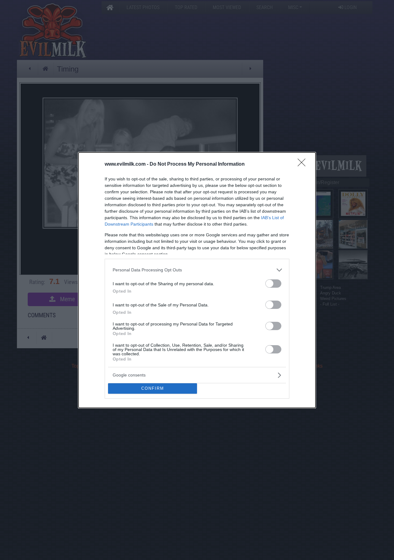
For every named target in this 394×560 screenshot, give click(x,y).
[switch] (273, 283)
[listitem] (197, 270)
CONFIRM (152, 388)
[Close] (303, 164)
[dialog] (197, 280)
